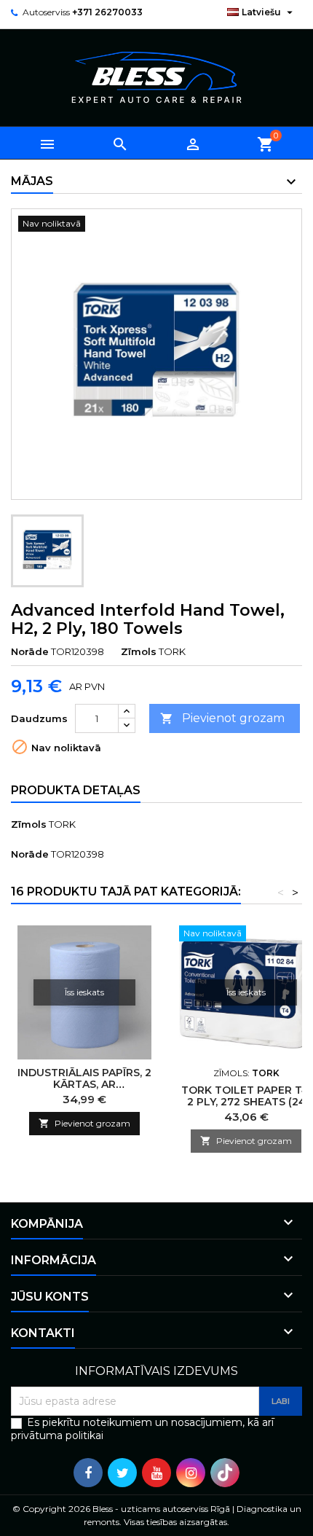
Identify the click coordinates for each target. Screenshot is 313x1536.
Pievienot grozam (222, 718)
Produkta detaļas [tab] (75, 790)
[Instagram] (190, 1472)
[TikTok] (224, 1472)
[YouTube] (156, 1472)
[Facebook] (88, 1472)
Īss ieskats (84, 992)
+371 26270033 (107, 12)
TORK (62, 824)
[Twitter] (122, 1472)
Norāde (30, 651)
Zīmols (138, 651)
